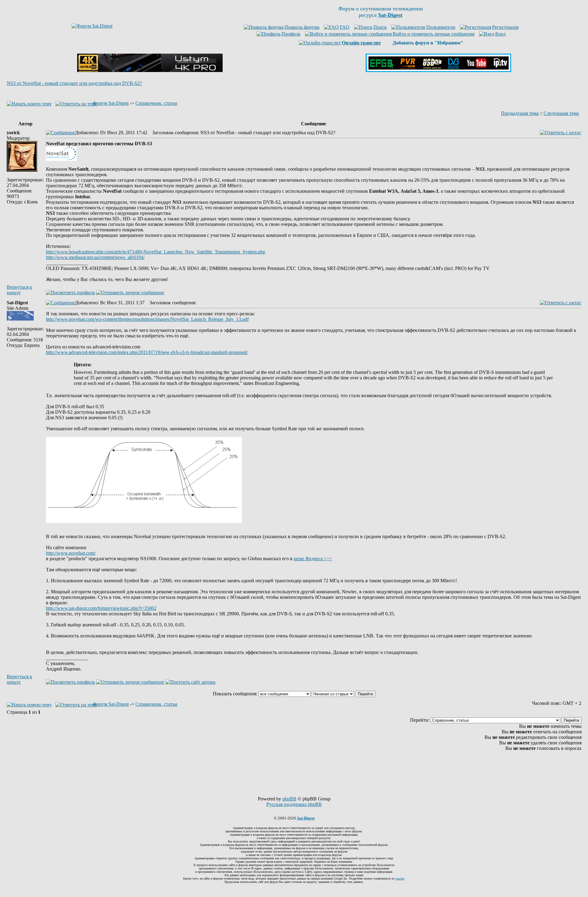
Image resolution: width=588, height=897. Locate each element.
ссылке (399, 878)
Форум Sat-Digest (111, 103)
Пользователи (440, 27)
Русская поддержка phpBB (294, 804)
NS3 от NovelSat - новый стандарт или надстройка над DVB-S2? (74, 83)
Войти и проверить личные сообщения (433, 33)
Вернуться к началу (19, 289)
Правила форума (302, 27)
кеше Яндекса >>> (313, 558)
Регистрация (505, 27)
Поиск (380, 27)
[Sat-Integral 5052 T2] (438, 70)
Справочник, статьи (156, 103)
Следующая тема (561, 113)
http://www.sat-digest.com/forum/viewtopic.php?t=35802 (101, 608)
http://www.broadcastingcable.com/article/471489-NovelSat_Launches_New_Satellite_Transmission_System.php (155, 251)
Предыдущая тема (520, 113)
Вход (500, 33)
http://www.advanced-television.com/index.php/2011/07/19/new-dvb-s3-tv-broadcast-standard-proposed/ (147, 352)
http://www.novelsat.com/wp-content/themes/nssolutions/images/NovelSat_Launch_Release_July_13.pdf (147, 319)
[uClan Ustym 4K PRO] (150, 70)
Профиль (290, 33)
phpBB (289, 798)
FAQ (344, 27)
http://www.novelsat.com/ (71, 553)
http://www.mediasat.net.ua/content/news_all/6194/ (95, 257)
